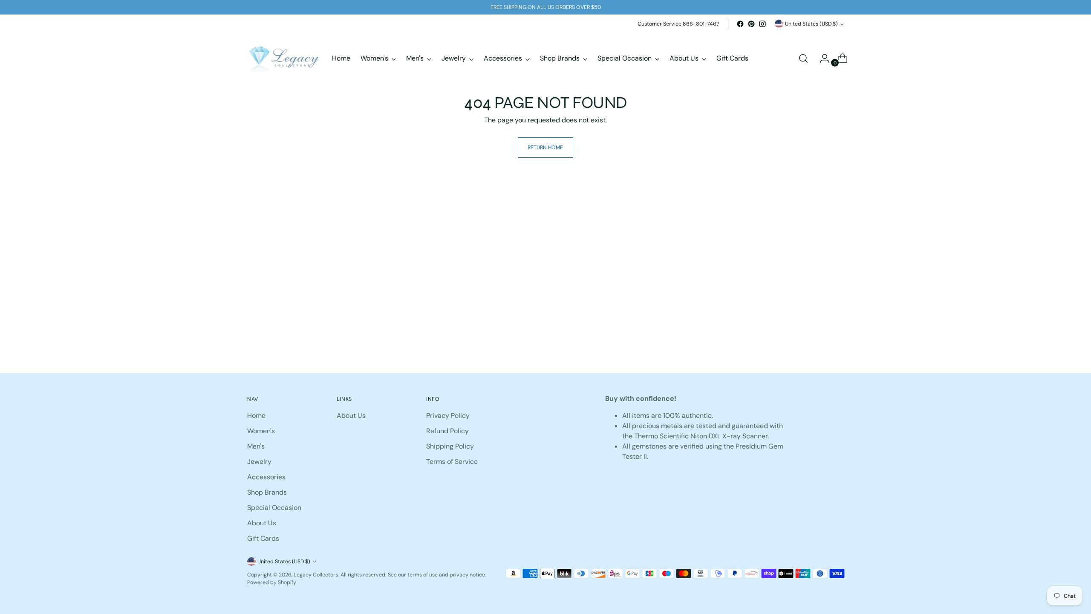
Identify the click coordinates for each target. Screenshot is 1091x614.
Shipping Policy (450, 446)
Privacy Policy (448, 415)
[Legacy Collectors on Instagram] (762, 24)
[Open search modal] (803, 58)
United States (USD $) (811, 23)
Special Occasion (274, 507)
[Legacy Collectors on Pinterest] (751, 24)
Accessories (266, 476)
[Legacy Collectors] (283, 58)
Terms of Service (452, 461)
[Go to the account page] (821, 58)
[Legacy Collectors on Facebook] (740, 24)
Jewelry (259, 461)
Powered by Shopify (271, 582)
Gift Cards (263, 538)
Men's (256, 446)
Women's (261, 430)
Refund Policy (447, 430)
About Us (261, 522)
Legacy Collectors (316, 574)
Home (256, 415)
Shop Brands (267, 492)
